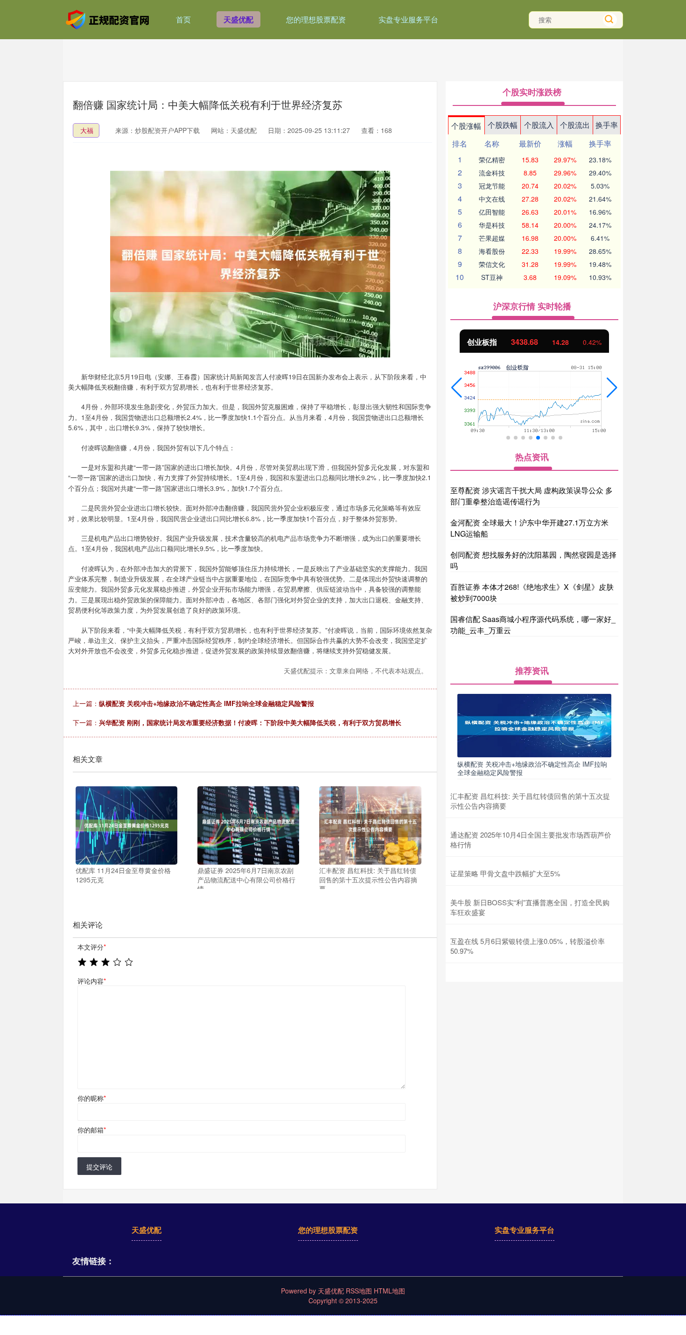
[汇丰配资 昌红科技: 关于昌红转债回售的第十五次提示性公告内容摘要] (370, 825)
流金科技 (492, 172)
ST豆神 (492, 277)
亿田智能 (492, 212)
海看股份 (492, 251)
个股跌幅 (503, 124)
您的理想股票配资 (316, 19)
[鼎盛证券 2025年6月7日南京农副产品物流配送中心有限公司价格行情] (248, 825)
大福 (86, 130)
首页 (183, 19)
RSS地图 (359, 1290)
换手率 (606, 124)
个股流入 (539, 124)
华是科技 (492, 225)
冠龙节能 (492, 185)
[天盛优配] (108, 18)
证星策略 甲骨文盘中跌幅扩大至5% (505, 873)
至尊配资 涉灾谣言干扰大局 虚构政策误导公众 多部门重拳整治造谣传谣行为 (531, 496)
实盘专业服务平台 (408, 19)
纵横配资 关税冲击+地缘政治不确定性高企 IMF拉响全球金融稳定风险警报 (206, 703)
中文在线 (492, 198)
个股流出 (575, 124)
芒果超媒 (492, 238)
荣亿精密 (492, 159)
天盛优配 (238, 19)
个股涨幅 (466, 125)
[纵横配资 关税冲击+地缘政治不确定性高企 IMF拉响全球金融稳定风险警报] (534, 724)
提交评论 (99, 1166)
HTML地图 (389, 1290)
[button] (456, 387)
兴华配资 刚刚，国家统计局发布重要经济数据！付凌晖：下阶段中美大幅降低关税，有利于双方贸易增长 (250, 722)
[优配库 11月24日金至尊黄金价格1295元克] (126, 825)
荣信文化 (492, 264)
